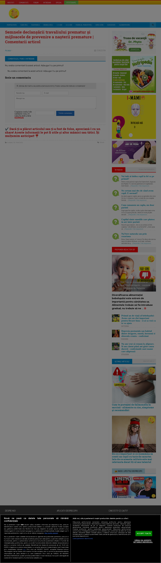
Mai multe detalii (51, 533)
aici (24, 549)
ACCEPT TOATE (144, 533)
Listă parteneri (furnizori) (83, 538)
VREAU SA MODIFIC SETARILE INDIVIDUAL (143, 541)
